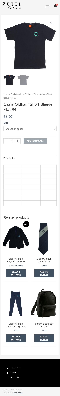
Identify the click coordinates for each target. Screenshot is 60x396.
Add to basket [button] (44, 273)
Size (5, 123)
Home (6, 94)
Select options (16, 273)
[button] (47, 6)
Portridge (18, 393)
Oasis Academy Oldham (21, 94)
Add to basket (35, 141)
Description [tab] (9, 158)
